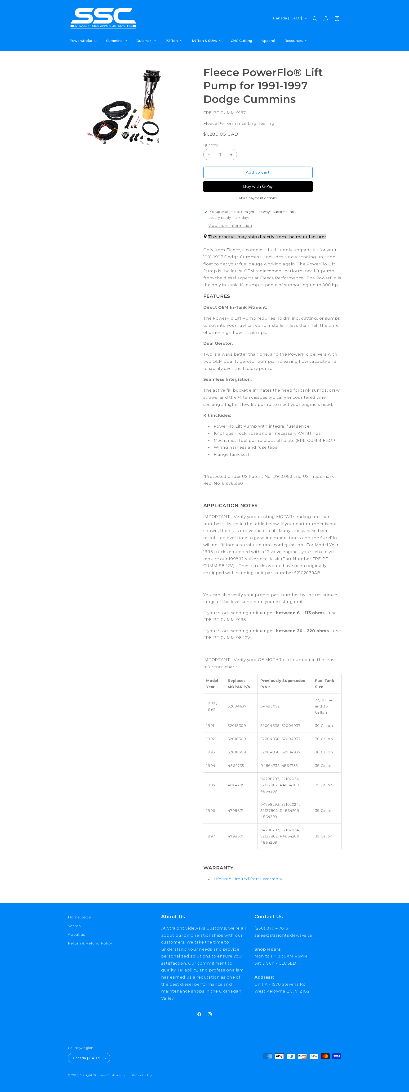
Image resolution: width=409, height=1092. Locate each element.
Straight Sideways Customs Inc (103, 1075)
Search (74, 926)
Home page (79, 917)
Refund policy (142, 1075)
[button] (314, 18)
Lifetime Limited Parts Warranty (248, 879)
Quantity (210, 145)
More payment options (258, 198)
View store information (230, 226)
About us (76, 934)
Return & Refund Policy (90, 943)
